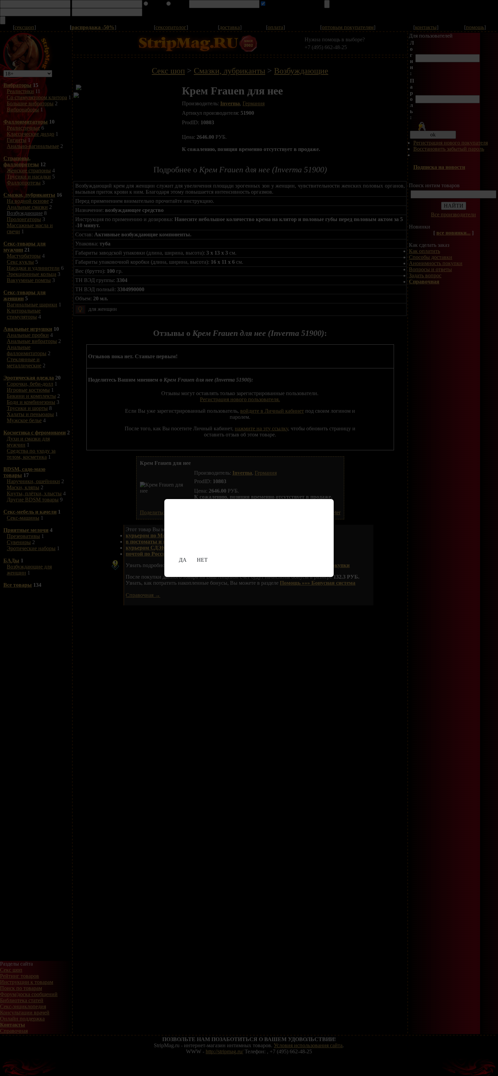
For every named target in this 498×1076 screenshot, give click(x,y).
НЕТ (202, 560)
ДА (183, 560)
